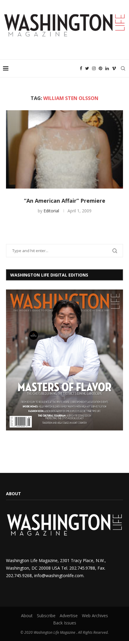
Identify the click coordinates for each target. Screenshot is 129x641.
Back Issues (64, 623)
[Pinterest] (100, 68)
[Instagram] (94, 68)
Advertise (69, 615)
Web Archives (95, 615)
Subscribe (46, 615)
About (27, 615)
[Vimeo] (114, 68)
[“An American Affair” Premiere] (64, 149)
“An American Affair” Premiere (64, 200)
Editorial (51, 211)
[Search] (123, 68)
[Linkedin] (107, 68)
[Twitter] (87, 68)
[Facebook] (81, 68)
